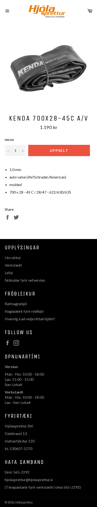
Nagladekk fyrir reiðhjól (24, 311)
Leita (9, 272)
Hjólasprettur (23, 502)
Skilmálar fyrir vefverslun (25, 280)
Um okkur (13, 257)
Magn (9, 140)
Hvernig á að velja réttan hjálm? (30, 318)
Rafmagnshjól (16, 303)
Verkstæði (13, 265)
